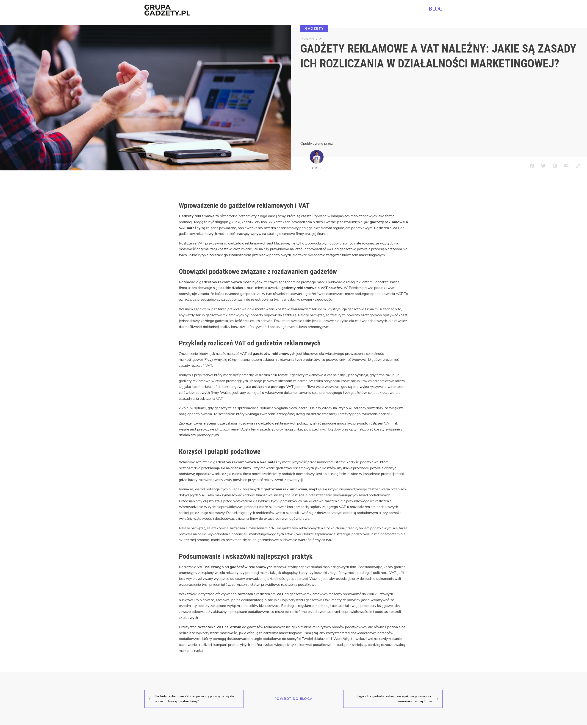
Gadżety (314, 28)
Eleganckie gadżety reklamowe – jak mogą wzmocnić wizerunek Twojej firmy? (394, 698)
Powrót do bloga (293, 699)
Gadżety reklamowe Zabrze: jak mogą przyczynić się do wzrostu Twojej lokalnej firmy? (194, 698)
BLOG (436, 9)
